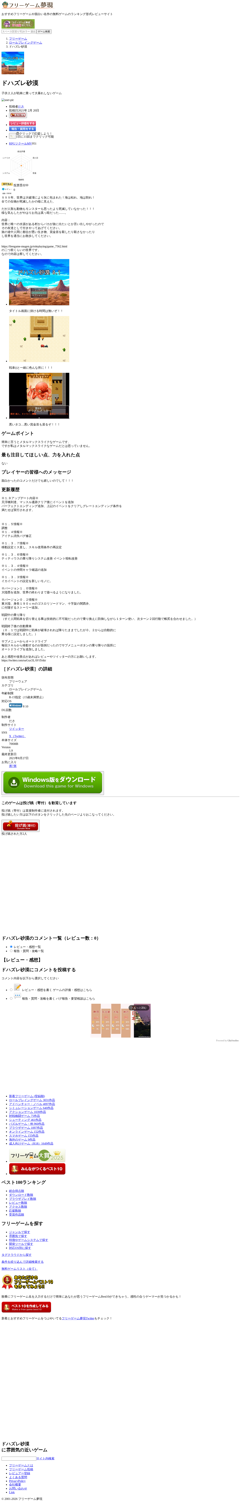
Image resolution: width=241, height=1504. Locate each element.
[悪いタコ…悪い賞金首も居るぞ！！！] (39, 417)
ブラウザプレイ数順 (22, 1198)
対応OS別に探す (20, 1247)
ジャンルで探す (19, 1232)
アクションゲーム (27, 1112)
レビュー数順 (18, 1202)
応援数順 (15, 1210)
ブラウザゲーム (26, 1127)
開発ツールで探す (21, 1244)
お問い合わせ (18, 1488)
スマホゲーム (23, 1135)
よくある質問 (18, 1477)
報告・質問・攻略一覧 (29, 951)
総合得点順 (16, 1190)
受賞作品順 (16, 1214)
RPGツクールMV (20, 143)
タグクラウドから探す (17, 1254)
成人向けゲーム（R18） (31, 1143)
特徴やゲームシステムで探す (28, 1240)
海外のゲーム (22, 1139)
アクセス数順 (18, 1206)
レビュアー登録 (19, 1473)
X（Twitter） (17, 736)
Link (12, 1492)
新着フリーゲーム (27, 1096)
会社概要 (15, 1484)
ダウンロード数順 (21, 1194)
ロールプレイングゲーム (32, 1100)
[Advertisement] (30, 859)
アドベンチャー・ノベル (32, 1104)
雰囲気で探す (18, 1236)
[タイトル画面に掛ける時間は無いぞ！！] (39, 304)
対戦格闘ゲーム (24, 1115)
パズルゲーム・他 (26, 1123)
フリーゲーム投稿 (21, 1469)
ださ (21, 106)
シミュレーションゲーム (31, 1108)
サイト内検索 (45, 1458)
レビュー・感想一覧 (27, 946)
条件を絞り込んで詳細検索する (23, 1261)
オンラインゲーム (26, 1131)
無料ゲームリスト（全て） (20, 1268)
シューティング (25, 1119)
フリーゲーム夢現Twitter (78, 1318)
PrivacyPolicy (17, 1481)
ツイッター (16, 728)
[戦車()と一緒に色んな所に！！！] (39, 361)
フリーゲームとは (21, 1465)
